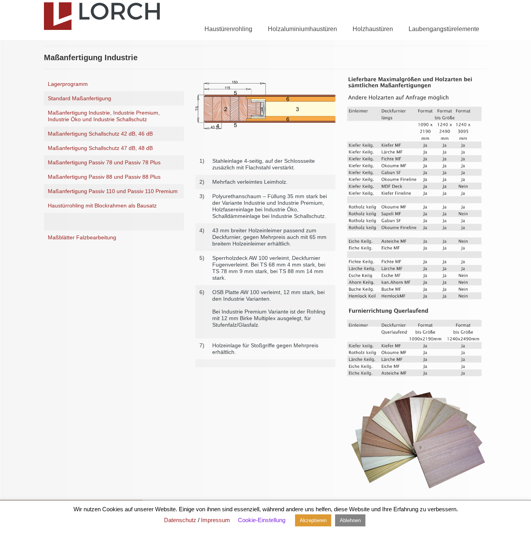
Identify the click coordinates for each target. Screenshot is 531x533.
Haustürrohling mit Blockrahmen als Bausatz (102, 205)
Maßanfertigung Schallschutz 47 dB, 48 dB (100, 148)
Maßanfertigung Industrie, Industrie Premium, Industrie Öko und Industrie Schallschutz (104, 116)
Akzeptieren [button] (313, 520)
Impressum (215, 520)
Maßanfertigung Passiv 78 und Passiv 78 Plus (104, 162)
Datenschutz (180, 520)
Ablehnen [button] (350, 520)
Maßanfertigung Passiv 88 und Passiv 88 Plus (104, 177)
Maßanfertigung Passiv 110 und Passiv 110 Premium (113, 191)
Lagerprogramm (68, 84)
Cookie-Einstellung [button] (261, 520)
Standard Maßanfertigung (79, 98)
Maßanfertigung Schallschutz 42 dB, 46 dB (100, 134)
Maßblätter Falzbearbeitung (82, 237)
